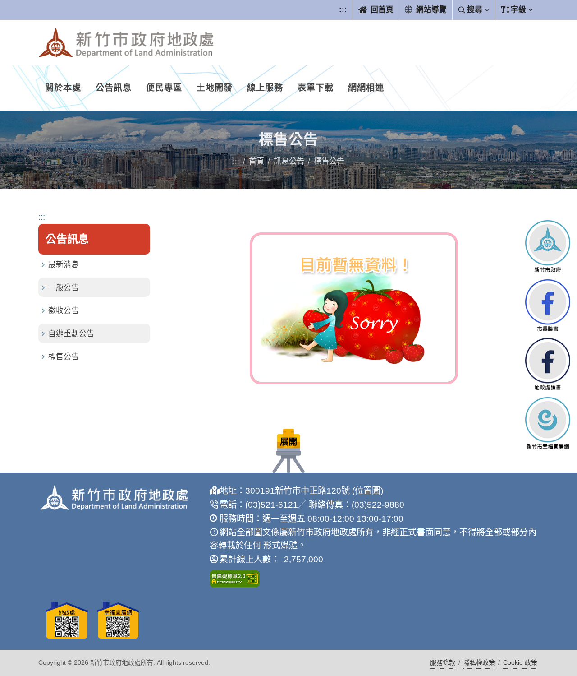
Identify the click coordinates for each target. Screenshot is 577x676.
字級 (518, 9)
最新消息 (63, 264)
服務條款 (442, 662)
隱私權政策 (479, 662)
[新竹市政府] (547, 246)
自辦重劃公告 (71, 333)
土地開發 (215, 88)
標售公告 (63, 356)
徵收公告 (63, 310)
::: (343, 9)
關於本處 (63, 88)
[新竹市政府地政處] (126, 42)
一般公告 (63, 287)
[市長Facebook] (547, 305)
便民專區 (164, 88)
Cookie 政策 (520, 662)
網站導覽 (430, 9)
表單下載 (316, 88)
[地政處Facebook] (547, 364)
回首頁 (381, 9)
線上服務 (265, 88)
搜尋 (474, 9)
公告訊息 (114, 88)
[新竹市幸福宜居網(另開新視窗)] (547, 423)
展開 (288, 442)
